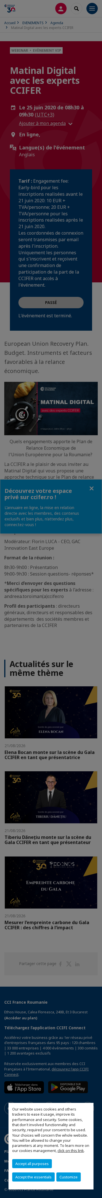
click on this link (71, 1150)
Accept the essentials (33, 1177)
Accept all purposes (32, 1163)
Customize (69, 1177)
